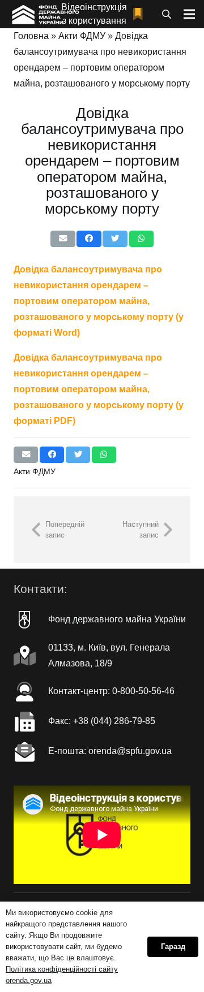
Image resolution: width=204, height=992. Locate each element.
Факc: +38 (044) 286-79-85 (101, 721)
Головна (31, 36)
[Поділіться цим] (88, 239)
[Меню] (189, 14)
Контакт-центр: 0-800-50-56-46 (111, 691)
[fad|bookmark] (140, 14)
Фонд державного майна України (117, 619)
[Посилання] (44, 14)
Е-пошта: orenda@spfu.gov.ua (110, 751)
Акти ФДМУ (81, 36)
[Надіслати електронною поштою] (62, 239)
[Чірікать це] (115, 239)
